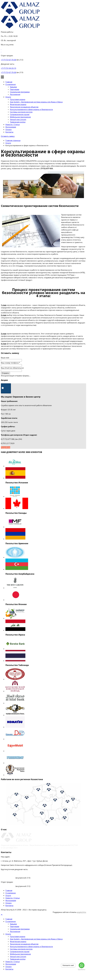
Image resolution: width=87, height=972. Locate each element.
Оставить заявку (8, 136)
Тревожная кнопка (17, 122)
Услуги (8, 97)
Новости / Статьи (12, 124)
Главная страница (12, 140)
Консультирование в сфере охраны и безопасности (31, 109)
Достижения (15, 94)
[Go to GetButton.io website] (81, 969)
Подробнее (5, 447)
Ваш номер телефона (10, 363)
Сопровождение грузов (19, 114)
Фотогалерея (10, 127)
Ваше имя (5, 357)
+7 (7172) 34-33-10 (8, 68)
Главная (8, 82)
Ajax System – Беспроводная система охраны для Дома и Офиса (36, 102)
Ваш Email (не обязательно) (12, 368)
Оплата (8, 129)
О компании (10, 84)
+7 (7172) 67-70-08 (8, 60)
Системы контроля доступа (21, 112)
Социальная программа (20, 92)
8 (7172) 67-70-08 (8, 878)
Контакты (9, 132)
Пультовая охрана (17, 99)
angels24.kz (81, 912)
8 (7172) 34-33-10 (8, 873)
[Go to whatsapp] (81, 965)
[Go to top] (1, 915)
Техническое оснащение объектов (24, 107)
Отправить (5, 373)
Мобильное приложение (20, 117)
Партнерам (14, 89)
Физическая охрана (18, 104)
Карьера (13, 87)
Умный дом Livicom (18, 119)
